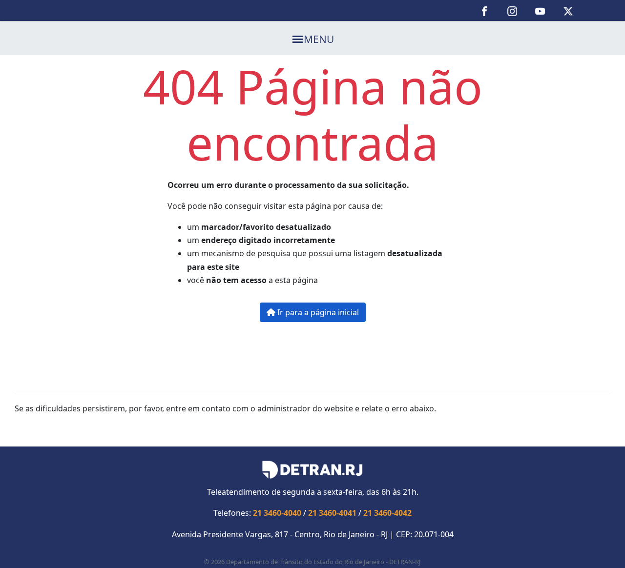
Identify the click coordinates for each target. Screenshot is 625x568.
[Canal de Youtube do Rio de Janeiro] (540, 10)
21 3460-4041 (332, 512)
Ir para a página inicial (317, 312)
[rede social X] (568, 10)
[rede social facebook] (485, 10)
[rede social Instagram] (512, 10)
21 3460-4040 (277, 512)
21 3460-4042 (387, 512)
